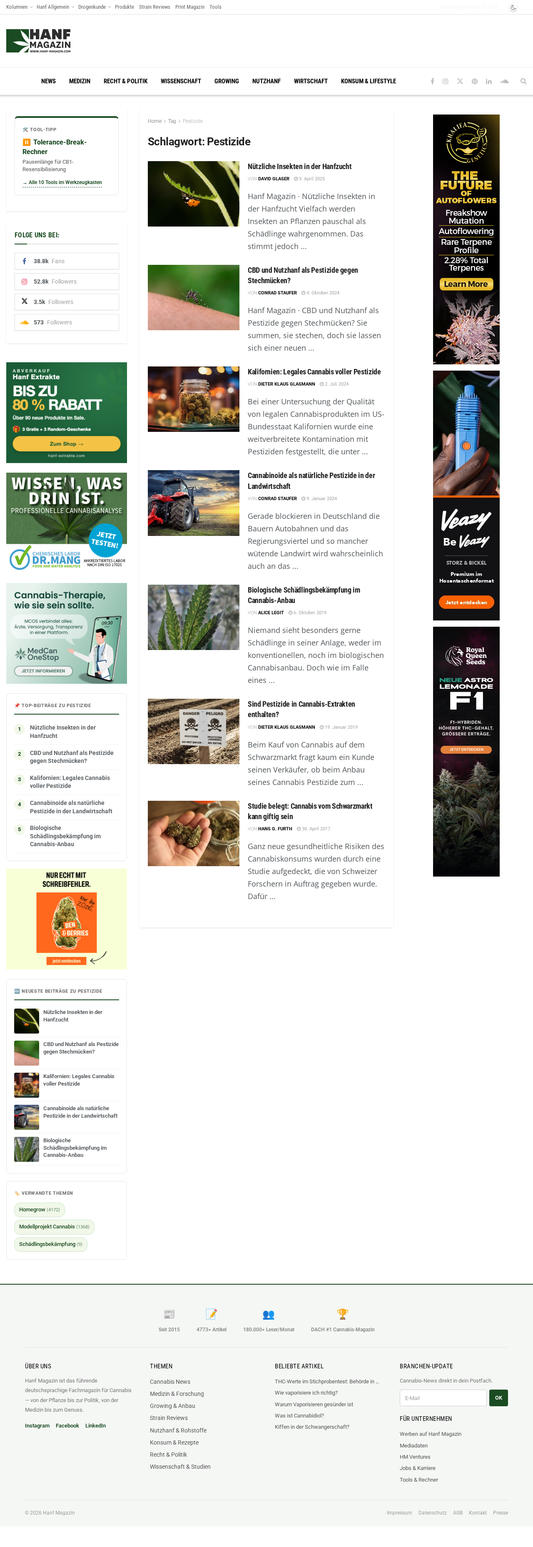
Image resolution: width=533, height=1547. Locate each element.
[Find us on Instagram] (445, 81)
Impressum (399, 1513)
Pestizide (193, 121)
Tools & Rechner (419, 1480)
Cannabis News (170, 1381)
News (48, 81)
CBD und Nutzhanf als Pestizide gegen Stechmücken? (72, 757)
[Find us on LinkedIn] (489, 81)
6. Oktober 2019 (309, 612)
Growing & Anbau (172, 1406)
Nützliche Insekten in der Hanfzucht (299, 166)
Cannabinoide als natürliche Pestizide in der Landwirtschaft (71, 807)
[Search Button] (524, 81)
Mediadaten (414, 1445)
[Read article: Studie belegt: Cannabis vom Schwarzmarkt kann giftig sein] (193, 833)
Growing (226, 81)
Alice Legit (271, 612)
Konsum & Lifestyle (368, 81)
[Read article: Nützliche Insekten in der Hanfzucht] (193, 194)
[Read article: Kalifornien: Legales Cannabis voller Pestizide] (193, 399)
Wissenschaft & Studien (180, 1466)
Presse (500, 1513)
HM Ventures (415, 1457)
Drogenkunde (92, 7)
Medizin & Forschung (177, 1393)
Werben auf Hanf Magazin (430, 1434)
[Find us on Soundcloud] (504, 81)
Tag (172, 121)
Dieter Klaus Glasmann (286, 384)
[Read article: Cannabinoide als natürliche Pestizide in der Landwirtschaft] (193, 503)
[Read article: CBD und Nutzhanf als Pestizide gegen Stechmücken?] (193, 297)
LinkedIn (95, 1425)
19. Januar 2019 (341, 727)
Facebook (67, 1425)
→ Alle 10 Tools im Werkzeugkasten (62, 182)
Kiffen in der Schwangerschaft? (312, 1427)
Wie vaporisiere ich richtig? (306, 1393)
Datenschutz (432, 1513)
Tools (215, 7)
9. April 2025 (311, 179)
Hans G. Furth (275, 829)
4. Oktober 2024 (322, 293)
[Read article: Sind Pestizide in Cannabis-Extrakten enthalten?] (193, 731)
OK (498, 1398)
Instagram (37, 1425)
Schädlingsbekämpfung (50, 1244)
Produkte (124, 7)
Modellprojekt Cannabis (54, 1226)
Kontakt (478, 1513)
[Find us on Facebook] (432, 81)
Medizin (79, 81)
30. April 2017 (315, 829)
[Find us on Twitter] (460, 81)
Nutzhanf (266, 81)
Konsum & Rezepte (174, 1442)
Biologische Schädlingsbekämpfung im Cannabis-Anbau (65, 836)
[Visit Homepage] (54, 40)
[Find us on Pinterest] (475, 81)
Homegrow (39, 1209)
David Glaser (273, 179)
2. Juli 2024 (336, 384)
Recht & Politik (125, 81)
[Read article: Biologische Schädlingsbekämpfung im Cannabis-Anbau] (193, 617)
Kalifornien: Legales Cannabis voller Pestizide (314, 371)
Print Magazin (189, 7)
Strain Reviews (154, 7)
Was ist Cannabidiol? (299, 1415)
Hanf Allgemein (53, 7)
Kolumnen (16, 7)
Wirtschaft (311, 81)
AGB (458, 1513)
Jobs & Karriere (418, 1468)
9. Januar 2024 (321, 498)
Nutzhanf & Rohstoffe (178, 1430)
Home (155, 121)
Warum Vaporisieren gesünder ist (314, 1404)
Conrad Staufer (277, 293)
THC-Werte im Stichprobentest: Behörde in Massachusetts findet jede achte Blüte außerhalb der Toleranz (329, 1381)
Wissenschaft (181, 81)
